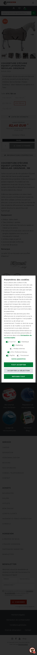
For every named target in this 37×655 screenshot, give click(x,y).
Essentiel (12, 342)
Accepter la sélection (18, 371)
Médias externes (19, 348)
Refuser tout (18, 376)
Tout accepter (18, 365)
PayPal (12, 355)
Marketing (19, 345)
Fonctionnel (24, 355)
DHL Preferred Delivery (19, 352)
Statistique (25, 342)
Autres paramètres (18, 359)
